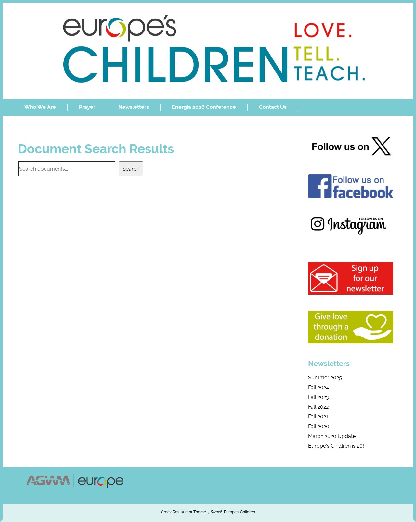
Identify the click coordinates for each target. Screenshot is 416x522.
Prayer (87, 107)
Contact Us (273, 107)
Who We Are (40, 107)
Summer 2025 (325, 378)
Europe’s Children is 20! (336, 446)
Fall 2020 (318, 426)
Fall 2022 (318, 407)
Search (131, 169)
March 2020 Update (332, 436)
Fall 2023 (318, 397)
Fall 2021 (318, 417)
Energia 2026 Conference (204, 107)
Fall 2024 (318, 387)
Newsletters (133, 107)
